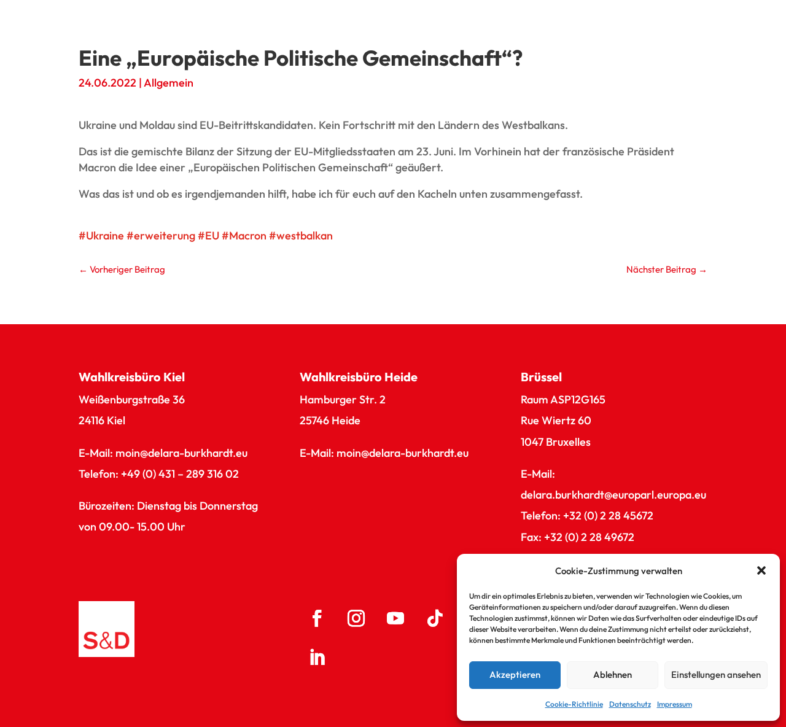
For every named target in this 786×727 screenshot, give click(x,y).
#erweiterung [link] (160, 235)
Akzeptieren (514, 674)
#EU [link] (208, 235)
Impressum (674, 704)
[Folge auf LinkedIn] (317, 657)
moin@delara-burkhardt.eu (181, 453)
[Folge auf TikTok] (435, 618)
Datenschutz (630, 704)
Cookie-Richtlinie (574, 704)
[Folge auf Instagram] (356, 618)
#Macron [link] (244, 235)
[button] (761, 570)
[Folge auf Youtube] (395, 618)
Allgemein (168, 83)
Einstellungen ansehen (716, 674)
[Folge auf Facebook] (317, 618)
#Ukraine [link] (101, 235)
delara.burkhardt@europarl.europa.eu (613, 495)
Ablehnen (612, 674)
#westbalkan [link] (301, 235)
